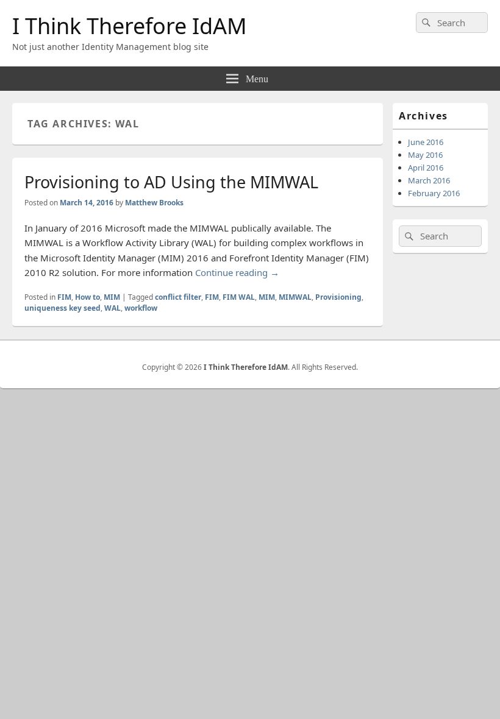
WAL (112, 308)
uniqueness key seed (62, 308)
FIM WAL (239, 297)
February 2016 (434, 193)
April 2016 (425, 167)
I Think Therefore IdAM (129, 26)
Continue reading (237, 272)
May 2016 (425, 154)
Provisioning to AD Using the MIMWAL (171, 182)
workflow (140, 308)
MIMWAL (295, 297)
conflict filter (178, 297)
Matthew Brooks (154, 202)
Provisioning (338, 297)
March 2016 (429, 180)
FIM (64, 297)
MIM (112, 297)
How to (87, 297)
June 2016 (425, 141)
